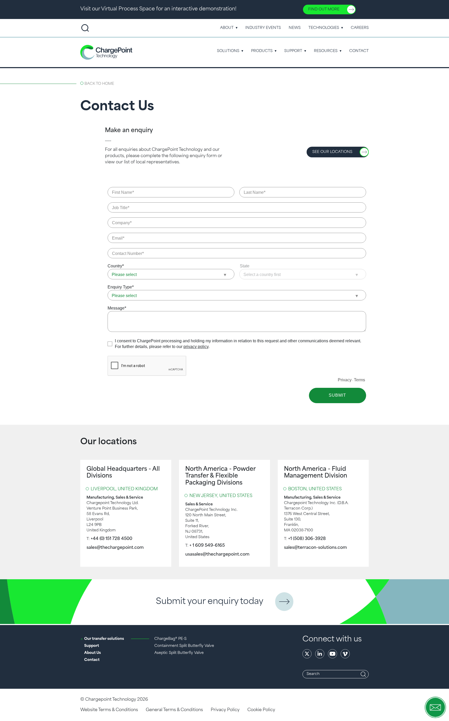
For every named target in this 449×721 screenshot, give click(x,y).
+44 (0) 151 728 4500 (111, 539)
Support (293, 51)
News (295, 28)
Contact (359, 51)
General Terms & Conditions (174, 710)
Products (262, 51)
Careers (360, 28)
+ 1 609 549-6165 (207, 546)
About (227, 28)
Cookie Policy (261, 710)
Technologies (323, 28)
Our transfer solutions (104, 639)
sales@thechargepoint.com (115, 548)
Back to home (99, 84)
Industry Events (263, 28)
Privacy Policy (225, 710)
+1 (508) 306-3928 (307, 539)
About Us (92, 653)
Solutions (228, 51)
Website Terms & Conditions (109, 710)
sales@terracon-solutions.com (315, 548)
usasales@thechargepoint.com (217, 554)
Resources (326, 51)
